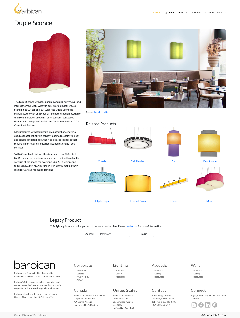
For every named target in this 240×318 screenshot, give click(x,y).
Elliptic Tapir (102, 200)
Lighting (106, 112)
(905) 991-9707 (167, 298)
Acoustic (159, 265)
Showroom (81, 270)
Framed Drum (138, 200)
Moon (209, 200)
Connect (198, 290)
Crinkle (102, 161)
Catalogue (42, 315)
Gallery (170, 12)
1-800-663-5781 (168, 302)
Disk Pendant (137, 161)
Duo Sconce (209, 161)
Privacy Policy (83, 276)
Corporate (83, 265)
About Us (196, 12)
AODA (80, 280)
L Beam (174, 200)
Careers (80, 273)
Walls (195, 265)
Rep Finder (209, 12)
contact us (131, 226)
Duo (174, 161)
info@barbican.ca (166, 295)
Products (157, 12)
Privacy (25, 315)
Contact (221, 12)
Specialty (97, 112)
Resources (182, 12)
